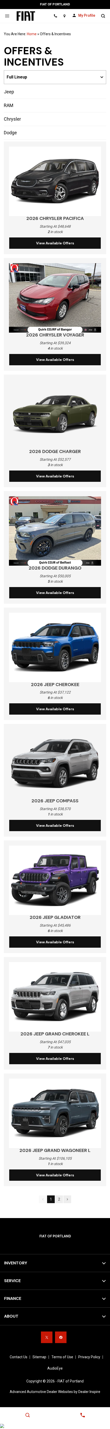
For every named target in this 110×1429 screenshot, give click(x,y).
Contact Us (18, 1357)
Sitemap (39, 1357)
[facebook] (61, 1337)
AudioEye (55, 1368)
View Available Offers (55, 243)
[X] (46, 1337)
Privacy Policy (89, 1357)
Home (32, 34)
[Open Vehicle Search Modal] (102, 16)
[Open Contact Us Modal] (82, 1415)
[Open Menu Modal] (7, 16)
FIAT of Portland (71, 1381)
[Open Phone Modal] (55, 16)
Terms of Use (62, 1357)
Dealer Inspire (89, 1392)
